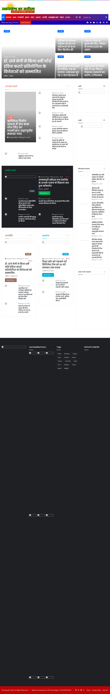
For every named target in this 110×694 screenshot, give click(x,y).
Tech (50, 170)
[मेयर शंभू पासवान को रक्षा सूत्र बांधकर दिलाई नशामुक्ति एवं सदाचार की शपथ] (49, 594)
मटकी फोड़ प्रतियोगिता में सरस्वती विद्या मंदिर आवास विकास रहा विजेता (54, 202)
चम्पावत (51, 86)
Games (38, 170)
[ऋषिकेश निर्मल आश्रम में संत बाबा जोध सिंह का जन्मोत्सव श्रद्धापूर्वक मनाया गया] (20, 117)
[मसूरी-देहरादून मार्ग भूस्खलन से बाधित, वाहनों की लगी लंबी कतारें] (33, 678)
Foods (32, 170)
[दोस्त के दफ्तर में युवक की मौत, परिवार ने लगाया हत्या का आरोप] (6, 303)
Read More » (44, 193)
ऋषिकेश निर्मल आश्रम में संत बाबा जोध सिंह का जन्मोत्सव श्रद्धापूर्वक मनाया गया (98, 228)
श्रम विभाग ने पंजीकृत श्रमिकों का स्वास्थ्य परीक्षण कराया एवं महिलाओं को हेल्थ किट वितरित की (68, 43)
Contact (105, 690)
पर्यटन (32, 17)
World (59, 368)
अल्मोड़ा (27, 86)
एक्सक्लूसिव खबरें (53, 17)
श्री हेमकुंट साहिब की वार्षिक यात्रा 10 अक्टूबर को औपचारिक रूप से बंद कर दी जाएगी (60, 118)
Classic (75, 354)
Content (66, 357)
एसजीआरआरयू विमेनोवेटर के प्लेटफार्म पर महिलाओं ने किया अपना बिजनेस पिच (60, 220)
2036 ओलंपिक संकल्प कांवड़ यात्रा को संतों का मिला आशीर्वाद (60, 131)
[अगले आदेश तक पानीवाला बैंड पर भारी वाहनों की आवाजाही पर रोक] (49, 678)
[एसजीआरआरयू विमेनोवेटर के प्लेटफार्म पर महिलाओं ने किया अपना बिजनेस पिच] (40, 214)
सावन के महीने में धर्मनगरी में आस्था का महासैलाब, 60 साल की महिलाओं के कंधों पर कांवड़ (60, 144)
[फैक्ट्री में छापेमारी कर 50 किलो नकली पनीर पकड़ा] (43, 280)
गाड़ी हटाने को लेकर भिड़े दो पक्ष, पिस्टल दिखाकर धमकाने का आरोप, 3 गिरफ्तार (94, 71)
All (22, 86)
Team (75, 361)
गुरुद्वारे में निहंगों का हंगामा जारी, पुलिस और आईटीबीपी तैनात (62, 297)
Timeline (66, 365)
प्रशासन (38, 17)
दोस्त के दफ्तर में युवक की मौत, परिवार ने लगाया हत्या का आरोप (95, 45)
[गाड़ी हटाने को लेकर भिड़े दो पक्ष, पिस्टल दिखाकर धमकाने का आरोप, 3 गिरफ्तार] (33, 594)
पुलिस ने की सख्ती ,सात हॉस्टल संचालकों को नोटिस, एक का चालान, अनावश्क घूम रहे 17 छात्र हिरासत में (68, 69)
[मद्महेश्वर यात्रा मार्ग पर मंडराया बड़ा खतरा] (6, 153)
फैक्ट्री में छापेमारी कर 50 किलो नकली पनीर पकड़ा (62, 285)
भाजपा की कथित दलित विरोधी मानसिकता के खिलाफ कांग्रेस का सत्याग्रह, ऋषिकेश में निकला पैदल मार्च (98, 210)
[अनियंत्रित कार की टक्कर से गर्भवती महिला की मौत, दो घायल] (84, 180)
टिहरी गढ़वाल (58, 86)
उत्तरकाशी (37, 86)
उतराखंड (7, 31)
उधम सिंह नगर (44, 86)
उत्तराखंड (8, 17)
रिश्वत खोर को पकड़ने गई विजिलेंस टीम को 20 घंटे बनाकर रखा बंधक (54, 264)
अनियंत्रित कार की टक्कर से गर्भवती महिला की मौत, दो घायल (98, 178)
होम (3, 17)
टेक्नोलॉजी (21, 17)
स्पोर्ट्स (62, 17)
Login (67, 17)
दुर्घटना (27, 17)
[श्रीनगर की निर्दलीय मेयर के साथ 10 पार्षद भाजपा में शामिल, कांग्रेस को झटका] (84, 193)
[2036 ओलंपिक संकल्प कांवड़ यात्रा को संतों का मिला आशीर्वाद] (40, 126)
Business (26, 170)
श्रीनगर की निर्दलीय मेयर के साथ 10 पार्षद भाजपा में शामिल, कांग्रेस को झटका (98, 192)
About (59, 354)
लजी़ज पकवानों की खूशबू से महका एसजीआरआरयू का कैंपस (27, 219)
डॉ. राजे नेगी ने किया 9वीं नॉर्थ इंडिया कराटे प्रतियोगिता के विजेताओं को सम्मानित (27, 66)
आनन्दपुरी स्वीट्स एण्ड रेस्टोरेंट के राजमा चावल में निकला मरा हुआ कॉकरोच (54, 182)
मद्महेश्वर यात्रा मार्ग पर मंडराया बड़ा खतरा (25, 157)
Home (89, 690)
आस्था (14, 17)
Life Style (45, 170)
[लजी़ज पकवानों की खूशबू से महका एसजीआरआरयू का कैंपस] (6, 214)
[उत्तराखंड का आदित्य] (18, 7)
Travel (56, 170)
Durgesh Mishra (13, 137)
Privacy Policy (96, 690)
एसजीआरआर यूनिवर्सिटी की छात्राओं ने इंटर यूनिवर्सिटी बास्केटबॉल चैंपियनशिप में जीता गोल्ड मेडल (27, 205)
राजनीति (44, 17)
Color (59, 357)
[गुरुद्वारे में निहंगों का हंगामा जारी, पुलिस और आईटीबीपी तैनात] (43, 292)
